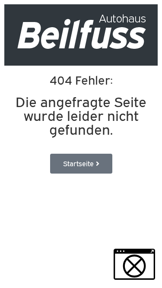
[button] (134, 264)
